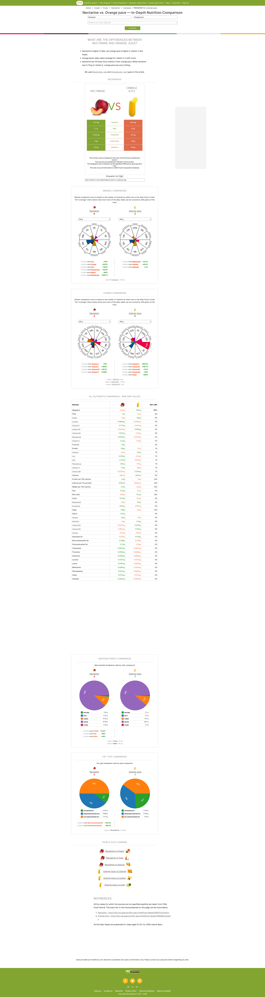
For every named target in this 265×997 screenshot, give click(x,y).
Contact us (108, 991)
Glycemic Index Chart (137, 3)
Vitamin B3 (76, 433)
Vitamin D (116, 379)
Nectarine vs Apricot (115, 864)
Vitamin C (76, 410)
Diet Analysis (105, 3)
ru (132, 987)
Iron (73, 456)
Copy (121, 176)
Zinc (73, 460)
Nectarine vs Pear (114, 858)
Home (88, 8)
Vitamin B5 (115, 382)
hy (137, 987)
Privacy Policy (130, 991)
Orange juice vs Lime (114, 885)
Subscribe (176, 3)
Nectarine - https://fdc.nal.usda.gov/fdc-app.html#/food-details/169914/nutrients (133, 913)
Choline (75, 533)
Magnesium (76, 502)
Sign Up (185, 3)
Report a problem (164, 991)
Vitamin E (76, 425)
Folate (74, 418)
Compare (127, 8)
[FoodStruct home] (80, 4)
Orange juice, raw (119, 72)
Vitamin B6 (76, 471)
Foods (97, 8)
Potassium (115, 280)
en (128, 987)
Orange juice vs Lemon (114, 878)
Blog (168, 3)
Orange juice (151, 8)
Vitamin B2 (76, 525)
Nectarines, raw (100, 72)
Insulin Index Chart (156, 3)
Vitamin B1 (76, 429)
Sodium (75, 517)
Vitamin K (76, 441)
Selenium (75, 521)
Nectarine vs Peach (114, 851)
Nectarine (115, 8)
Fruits (105, 8)
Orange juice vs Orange (114, 871)
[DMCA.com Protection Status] (133, 972)
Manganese (76, 437)
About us (97, 991)
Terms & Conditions (146, 991)
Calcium (75, 452)
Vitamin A (76, 468)
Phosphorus (76, 464)
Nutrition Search (91, 3)
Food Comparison (120, 3)
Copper (75, 422)
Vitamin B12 (116, 384)
